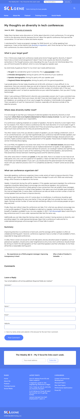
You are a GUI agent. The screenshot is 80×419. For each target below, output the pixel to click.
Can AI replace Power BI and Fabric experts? (39, 379)
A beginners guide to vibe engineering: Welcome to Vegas (39, 383)
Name (6, 306)
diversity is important (39, 45)
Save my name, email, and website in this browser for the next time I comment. (32, 332)
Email (6, 315)
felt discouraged (55, 211)
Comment (8, 285)
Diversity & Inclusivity (24, 30)
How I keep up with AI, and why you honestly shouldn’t (40, 388)
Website (7, 323)
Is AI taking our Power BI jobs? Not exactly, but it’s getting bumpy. (40, 392)
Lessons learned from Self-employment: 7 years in (38, 398)
